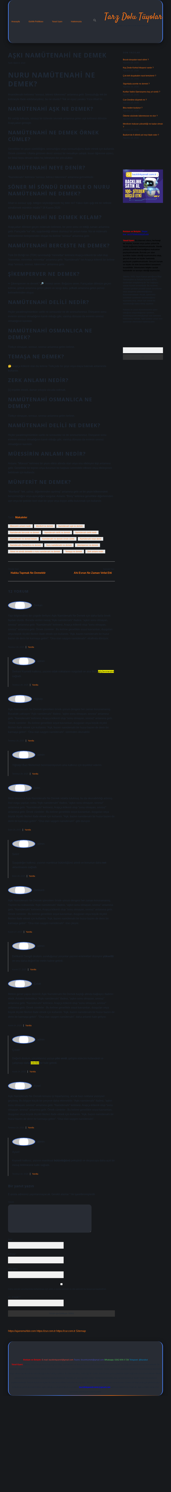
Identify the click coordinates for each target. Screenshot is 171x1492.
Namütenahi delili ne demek (57, 532)
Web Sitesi (13, 1269)
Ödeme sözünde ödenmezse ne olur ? (140, 116)
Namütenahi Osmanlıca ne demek (25, 545)
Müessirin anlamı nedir (20, 526)
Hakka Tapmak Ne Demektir (28, 572)
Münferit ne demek (44, 526)
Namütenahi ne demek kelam (23, 539)
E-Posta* (12, 1254)
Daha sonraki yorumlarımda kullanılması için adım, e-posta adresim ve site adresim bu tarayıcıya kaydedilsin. (57, 1289)
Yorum (11, 1202)
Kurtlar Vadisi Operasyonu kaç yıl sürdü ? (141, 92)
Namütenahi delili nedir (86, 532)
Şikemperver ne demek (87, 545)
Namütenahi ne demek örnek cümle (58, 539)
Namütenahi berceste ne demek (24, 532)
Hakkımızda (76, 21)
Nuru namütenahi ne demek (59, 545)
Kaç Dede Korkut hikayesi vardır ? (138, 68)
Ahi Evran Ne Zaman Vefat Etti (93, 572)
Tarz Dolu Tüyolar (133, 17)
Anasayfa (15, 21)
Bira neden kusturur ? (132, 108)
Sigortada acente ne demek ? (136, 84)
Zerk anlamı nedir (95, 551)
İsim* (10, 1239)
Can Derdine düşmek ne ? (135, 100)
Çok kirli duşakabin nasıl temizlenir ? (139, 76)
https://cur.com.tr (65, 1331)
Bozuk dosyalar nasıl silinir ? (136, 59)
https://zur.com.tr (46, 1331)
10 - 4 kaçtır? (14, 1297)
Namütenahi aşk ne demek (70, 526)
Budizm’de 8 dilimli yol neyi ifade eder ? (141, 135)
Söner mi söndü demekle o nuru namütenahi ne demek (35, 551)
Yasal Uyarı (57, 21)
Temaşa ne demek (73, 551)
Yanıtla (31, 647)
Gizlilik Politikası (36, 21)
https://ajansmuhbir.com (22, 1331)
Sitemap (81, 1331)
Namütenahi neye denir (90, 539)
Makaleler (21, 517)
